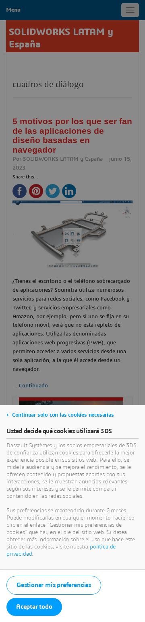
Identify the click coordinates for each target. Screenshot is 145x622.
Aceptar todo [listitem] (34, 607)
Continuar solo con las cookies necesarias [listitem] (63, 415)
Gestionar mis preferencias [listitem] (54, 585)
